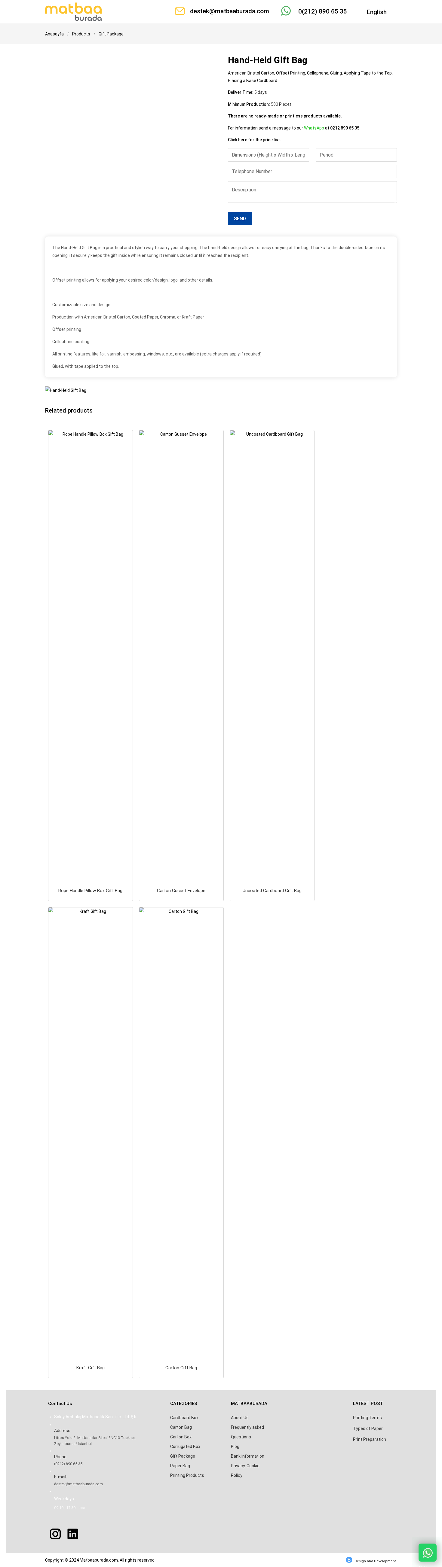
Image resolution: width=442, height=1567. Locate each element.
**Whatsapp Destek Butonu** (428, 1553)
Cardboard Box (184, 1417)
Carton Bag (181, 1427)
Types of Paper (368, 1428)
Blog (235, 1446)
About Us (240, 1417)
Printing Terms (367, 1417)
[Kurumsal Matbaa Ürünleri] (73, 11)
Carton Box (181, 1436)
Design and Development (375, 1561)
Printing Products (187, 1475)
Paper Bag (180, 1465)
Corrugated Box (185, 1446)
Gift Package (182, 1456)
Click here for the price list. (254, 139)
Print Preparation (369, 1439)
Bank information (247, 1456)
